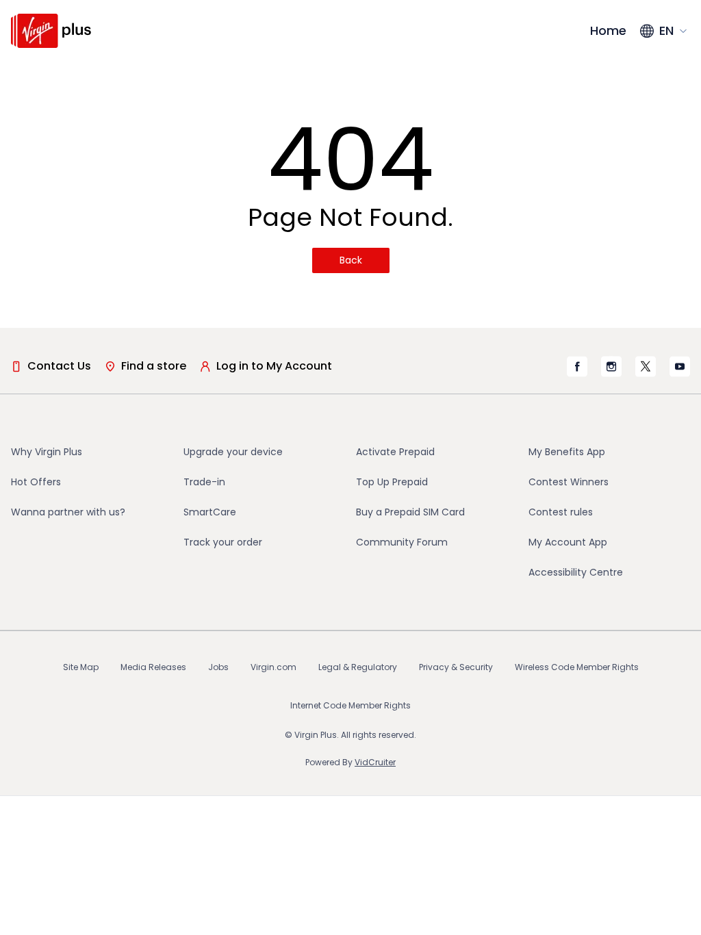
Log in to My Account (274, 366)
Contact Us (59, 366)
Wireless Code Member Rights (577, 667)
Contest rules (560, 512)
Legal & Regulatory (357, 667)
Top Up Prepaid (392, 482)
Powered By (350, 762)
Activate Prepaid (395, 452)
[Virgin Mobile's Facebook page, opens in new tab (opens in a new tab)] (577, 366)
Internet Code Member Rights (350, 705)
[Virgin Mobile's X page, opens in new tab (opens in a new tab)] (645, 366)
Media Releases (153, 667)
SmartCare (209, 512)
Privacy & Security (456, 667)
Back (351, 260)
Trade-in (204, 482)
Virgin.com (273, 667)
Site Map (81, 667)
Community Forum (402, 542)
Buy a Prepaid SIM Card (410, 512)
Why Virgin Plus (46, 452)
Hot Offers (36, 482)
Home (608, 30)
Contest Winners (568, 482)
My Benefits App (566, 452)
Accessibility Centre (575, 572)
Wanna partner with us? (68, 512)
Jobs (218, 667)
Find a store (153, 366)
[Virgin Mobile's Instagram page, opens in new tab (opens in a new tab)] (611, 366)
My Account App (567, 542)
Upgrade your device (233, 452)
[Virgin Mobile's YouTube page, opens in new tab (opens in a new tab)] (680, 366)
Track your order (222, 542)
